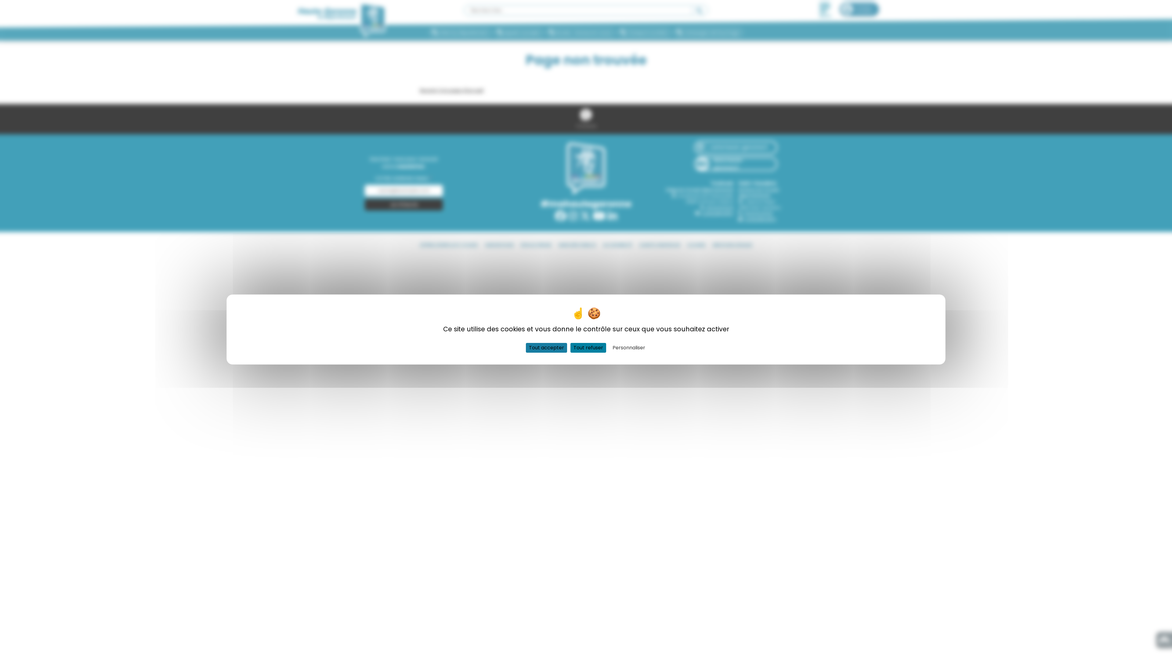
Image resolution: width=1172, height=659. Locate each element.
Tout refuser (588, 347)
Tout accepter (546, 347)
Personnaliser (629, 347)
